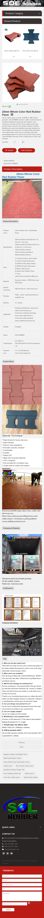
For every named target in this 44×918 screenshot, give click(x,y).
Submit (8, 910)
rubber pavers (29, 773)
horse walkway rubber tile (12, 773)
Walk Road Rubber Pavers (12, 758)
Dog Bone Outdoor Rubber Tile (14, 770)
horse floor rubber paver (12, 777)
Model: (6, 161)
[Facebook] (3, 853)
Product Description (13, 169)
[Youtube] (11, 853)
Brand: (6, 163)
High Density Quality (30, 777)
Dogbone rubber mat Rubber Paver (15, 754)
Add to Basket (26, 150)
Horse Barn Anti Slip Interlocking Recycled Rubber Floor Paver (31, 51)
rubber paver (8, 766)
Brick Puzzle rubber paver (25, 766)
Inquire (10, 150)
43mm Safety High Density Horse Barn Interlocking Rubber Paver (12, 51)
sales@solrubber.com (11, 849)
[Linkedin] (7, 853)
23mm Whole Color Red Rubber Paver (17, 762)
